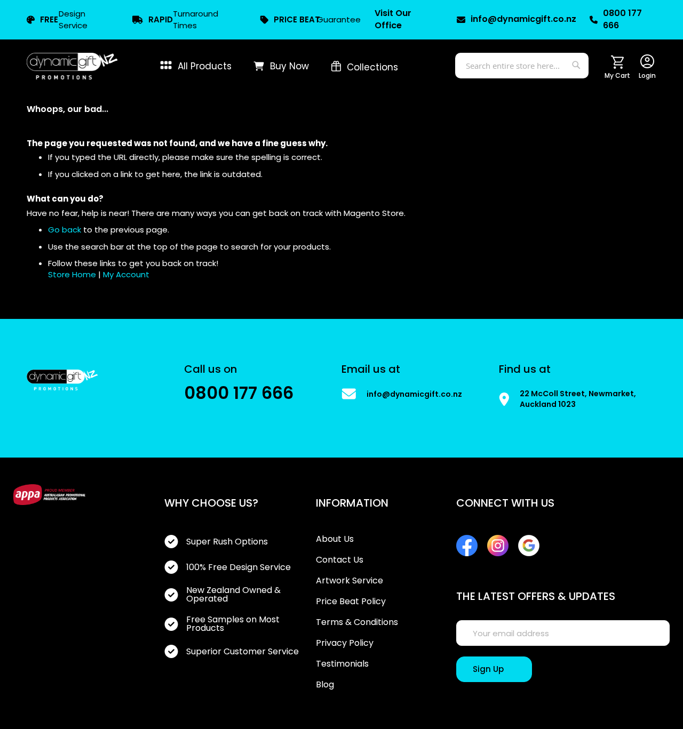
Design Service (64, 19)
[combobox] (522, 65)
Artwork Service (349, 580)
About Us (335, 539)
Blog (325, 684)
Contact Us (339, 560)
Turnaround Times (183, 19)
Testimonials (342, 664)
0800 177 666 (622, 19)
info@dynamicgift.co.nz (520, 19)
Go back (64, 229)
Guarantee (317, 19)
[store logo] (72, 66)
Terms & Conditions (357, 622)
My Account (126, 274)
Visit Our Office (393, 19)
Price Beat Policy (351, 601)
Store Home (72, 274)
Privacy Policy (345, 643)
